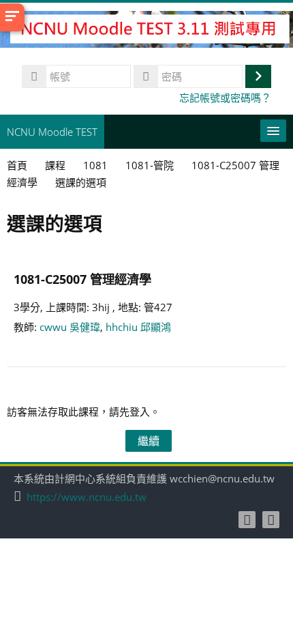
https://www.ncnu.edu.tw (86, 497)
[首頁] (146, 31)
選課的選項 (80, 182)
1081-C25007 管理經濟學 (82, 278)
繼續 (148, 440)
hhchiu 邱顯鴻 (138, 327)
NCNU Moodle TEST (52, 132)
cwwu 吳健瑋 (70, 327)
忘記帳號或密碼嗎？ (225, 97)
